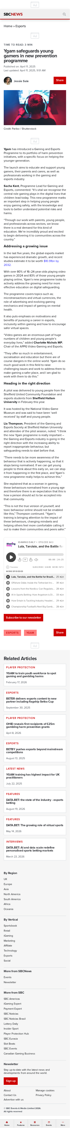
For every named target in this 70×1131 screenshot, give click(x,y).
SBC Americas (12, 999)
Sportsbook (10, 926)
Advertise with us (14, 1100)
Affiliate (8, 946)
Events (8, 977)
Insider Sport (11, 1029)
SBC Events (10, 1049)
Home (8, 26)
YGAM (30, 633)
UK (5, 879)
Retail (7, 931)
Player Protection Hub (16, 1034)
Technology (10, 951)
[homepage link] (13, 14)
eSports (12, 633)
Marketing (9, 941)
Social (7, 961)
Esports (20, 26)
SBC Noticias (11, 1014)
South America (12, 899)
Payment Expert (13, 1009)
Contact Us (10, 1095)
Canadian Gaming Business (19, 1054)
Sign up (10, 1081)
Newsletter (10, 982)
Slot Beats (9, 1044)
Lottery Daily (11, 1024)
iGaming (8, 936)
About (7, 1090)
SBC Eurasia (11, 1039)
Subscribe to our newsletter (23, 617)
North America (12, 894)
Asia (6, 889)
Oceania (8, 909)
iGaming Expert (12, 1004)
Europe (8, 884)
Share (60, 80)
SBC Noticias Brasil (15, 1019)
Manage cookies (45, 1090)
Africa (7, 904)
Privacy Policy (43, 1095)
